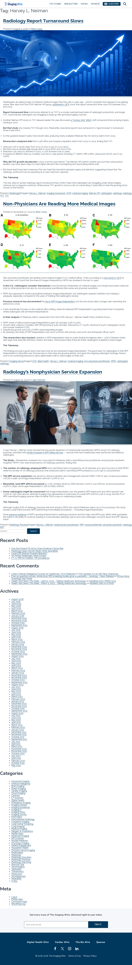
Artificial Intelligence (20, 783)
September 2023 (19, 682)
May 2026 (16, 606)
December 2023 (19, 675)
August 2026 (17, 599)
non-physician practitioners (97, 361)
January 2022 (17, 730)
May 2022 (16, 720)
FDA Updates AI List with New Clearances (98, 574)
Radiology (16, 855)
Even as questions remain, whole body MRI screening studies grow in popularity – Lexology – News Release (62, 576)
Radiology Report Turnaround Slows (43, 20)
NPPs (113, 361)
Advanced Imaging (20, 781)
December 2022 (19, 703)
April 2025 (16, 637)
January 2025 (17, 644)
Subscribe (113, 4)
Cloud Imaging (18, 793)
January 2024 (17, 673)
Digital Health (17, 800)
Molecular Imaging (20, 836)
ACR (34, 361)
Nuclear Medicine (19, 840)
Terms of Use (74, 956)
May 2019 (16, 765)
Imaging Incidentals (20, 807)
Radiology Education (21, 857)
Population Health (19, 847)
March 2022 (17, 725)
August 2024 (17, 656)
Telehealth (16, 869)
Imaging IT (16, 810)
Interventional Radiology (23, 819)
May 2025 (16, 635)
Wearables (16, 878)
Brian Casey (36, 29)
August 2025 (17, 628)
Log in (14, 897)
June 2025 (16, 632)
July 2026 (15, 601)
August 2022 (17, 713)
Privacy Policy (90, 956)
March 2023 (17, 696)
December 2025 (19, 618)
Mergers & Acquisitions (22, 831)
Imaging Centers (19, 805)
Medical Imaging (19, 829)
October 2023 (18, 680)
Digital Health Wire (38, 942)
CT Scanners (17, 798)
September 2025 (19, 625)
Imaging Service (16, 361)
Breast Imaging (18, 788)
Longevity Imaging (20, 821)
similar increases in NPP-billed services (45, 452)
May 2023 (16, 692)
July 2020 (15, 756)
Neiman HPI (94, 193)
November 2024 (19, 649)
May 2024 (16, 663)
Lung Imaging (17, 826)
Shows (84, 4)
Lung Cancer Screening (22, 824)
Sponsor (95, 4)
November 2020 (19, 751)
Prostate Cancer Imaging (23, 850)
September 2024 (19, 654)
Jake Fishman (38, 380)
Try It (98, 924)
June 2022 (16, 718)
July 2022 (15, 715)
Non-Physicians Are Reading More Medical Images (59, 203)
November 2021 (19, 734)
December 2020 (19, 749)
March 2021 (16, 746)
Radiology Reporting (21, 862)
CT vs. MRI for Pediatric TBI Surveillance (30, 558)
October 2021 (17, 737)
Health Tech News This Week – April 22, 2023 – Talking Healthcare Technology (48, 581)
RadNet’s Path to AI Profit (102, 583)
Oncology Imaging (20, 843)
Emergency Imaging (21, 802)
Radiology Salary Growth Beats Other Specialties (34, 551)
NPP (82, 524)
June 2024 (16, 661)
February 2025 (18, 642)
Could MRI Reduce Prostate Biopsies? (29, 553)
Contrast (15, 795)
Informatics (16, 817)
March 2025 (17, 639)
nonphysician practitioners (66, 524)
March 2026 (17, 611)
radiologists (106, 193)
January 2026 (17, 616)
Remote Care (17, 864)
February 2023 (18, 699)
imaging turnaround (56, 193)
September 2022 (19, 711)
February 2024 (18, 670)
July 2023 (15, 687)
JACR (68, 193)
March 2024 (17, 668)
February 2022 (18, 727)
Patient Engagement (21, 845)
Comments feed (19, 901)
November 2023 (19, 677)
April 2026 (16, 609)
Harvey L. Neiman (37, 193)
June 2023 (16, 689)
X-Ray (14, 881)
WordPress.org (18, 904)
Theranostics (17, 871)
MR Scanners (17, 838)
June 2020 (16, 758)
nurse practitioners (93, 524)
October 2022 (18, 708)
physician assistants (112, 524)
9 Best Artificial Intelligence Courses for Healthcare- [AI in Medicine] (43, 574)
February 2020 (18, 760)
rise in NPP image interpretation (60, 301)
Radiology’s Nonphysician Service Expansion (52, 372)
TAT (7, 195)
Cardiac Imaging (19, 791)
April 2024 (16, 665)
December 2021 (18, 732)
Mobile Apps (17, 833)
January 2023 (17, 701)
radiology (117, 193)
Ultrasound (16, 874)
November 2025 (19, 620)
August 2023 (17, 684)
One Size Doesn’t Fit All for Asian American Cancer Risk (37, 548)
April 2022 (16, 722)
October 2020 (18, 753)
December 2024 (19, 646)
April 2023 (16, 694)
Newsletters (71, 4)
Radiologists (15, 193)
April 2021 (16, 744)
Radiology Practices (18, 524)
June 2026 (16, 604)
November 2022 (19, 706)
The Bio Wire (83, 942)
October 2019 (17, 763)
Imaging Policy (18, 812)
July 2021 (15, 742)
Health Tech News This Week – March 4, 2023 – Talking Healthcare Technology (48, 583)
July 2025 (15, 630)
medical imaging (80, 193)
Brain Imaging (17, 786)
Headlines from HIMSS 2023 (102, 581)
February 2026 (18, 613)
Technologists (18, 866)
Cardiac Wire (62, 942)
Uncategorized (18, 876)
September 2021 (19, 739)
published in (61, 104)
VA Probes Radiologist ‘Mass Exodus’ (28, 555)
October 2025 (18, 623)
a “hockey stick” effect (81, 120)
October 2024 (18, 651)
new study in (112, 278)
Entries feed (17, 899)
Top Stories (55, 4)
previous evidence (17, 514)
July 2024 (15, 658)
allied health (43, 361)
